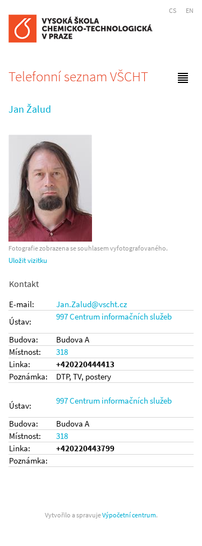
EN (190, 10)
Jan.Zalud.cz (91, 304)
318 (62, 351)
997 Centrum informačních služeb (114, 316)
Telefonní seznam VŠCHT (78, 76)
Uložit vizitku (27, 260)
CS (172, 10)
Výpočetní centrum (129, 515)
